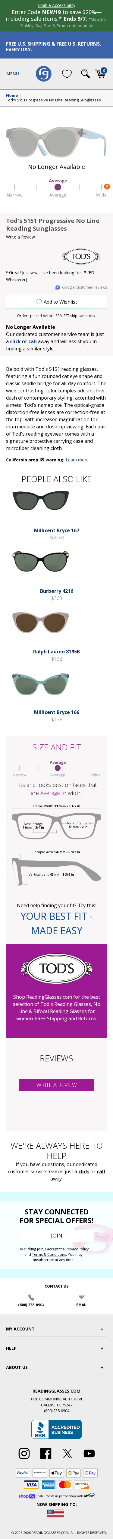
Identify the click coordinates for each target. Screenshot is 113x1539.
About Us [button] (17, 1367)
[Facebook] (46, 1459)
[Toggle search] (85, 74)
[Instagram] (24, 1459)
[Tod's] (84, 256)
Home (12, 95)
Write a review (56, 1084)
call (32, 341)
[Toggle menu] (12, 73)
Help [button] (11, 1348)
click (83, 1171)
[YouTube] (89, 1459)
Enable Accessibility (56, 5)
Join (56, 1235)
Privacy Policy (77, 1249)
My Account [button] (20, 1329)
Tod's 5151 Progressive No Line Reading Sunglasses (53, 100)
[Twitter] (67, 1459)
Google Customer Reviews (84, 287)
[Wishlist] (66, 73)
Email (81, 1304)
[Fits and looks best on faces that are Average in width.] (56, 196)
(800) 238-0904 (31, 1304)
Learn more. (77, 460)
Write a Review (20, 237)
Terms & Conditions (49, 1254)
